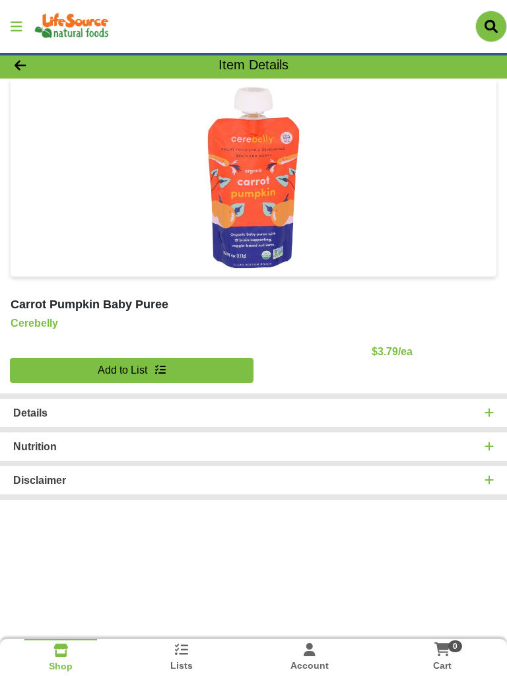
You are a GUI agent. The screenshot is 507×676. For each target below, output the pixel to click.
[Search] (491, 26)
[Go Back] (71, 64)
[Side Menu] (16, 26)
